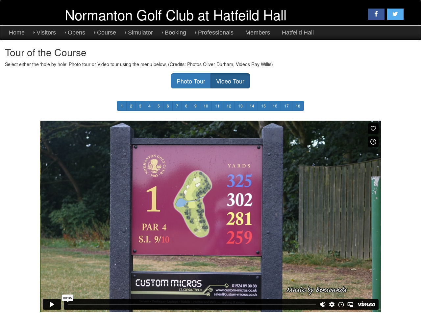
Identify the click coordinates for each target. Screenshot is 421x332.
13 (240, 105)
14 (252, 105)
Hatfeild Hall (298, 32)
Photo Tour (191, 81)
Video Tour (230, 81)
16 (275, 105)
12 (229, 105)
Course (106, 32)
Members (257, 32)
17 (286, 105)
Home (17, 32)
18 (298, 105)
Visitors (46, 32)
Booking (175, 32)
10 (206, 105)
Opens (76, 32)
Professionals (216, 32)
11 (217, 105)
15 (263, 105)
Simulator (140, 32)
